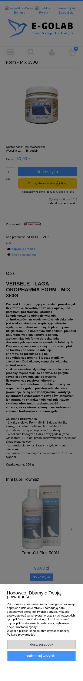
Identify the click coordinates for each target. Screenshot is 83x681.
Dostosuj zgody (41, 644)
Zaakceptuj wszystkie (41, 656)
